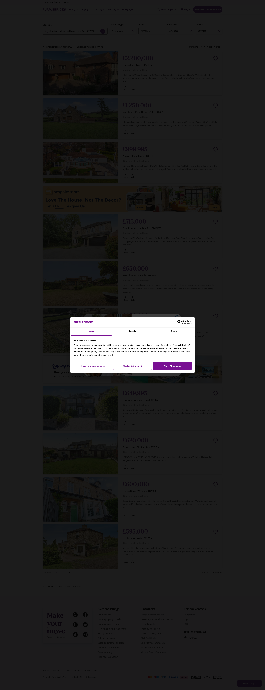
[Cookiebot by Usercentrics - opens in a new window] (179, 322)
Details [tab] (132, 331)
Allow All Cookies (172, 366)
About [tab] (174, 331)
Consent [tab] (91, 331)
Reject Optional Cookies (93, 366)
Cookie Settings (131, 366)
